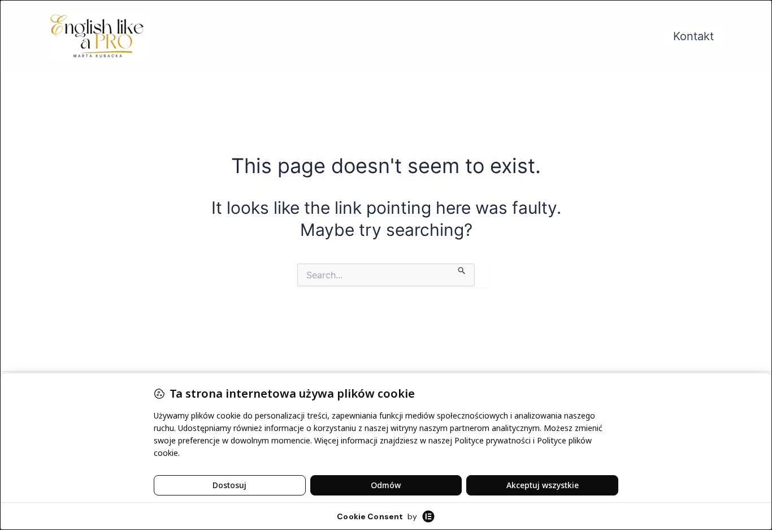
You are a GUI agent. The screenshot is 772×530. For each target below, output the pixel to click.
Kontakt (693, 36)
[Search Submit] (462, 269)
